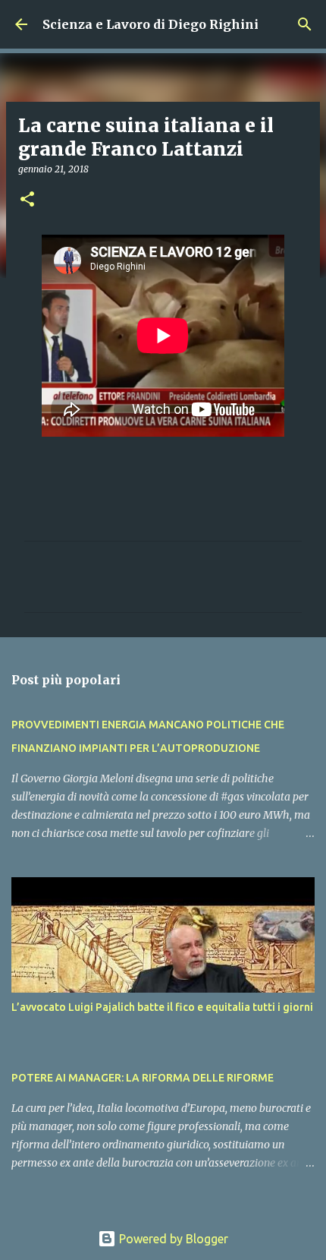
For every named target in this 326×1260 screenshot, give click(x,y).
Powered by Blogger (172, 1239)
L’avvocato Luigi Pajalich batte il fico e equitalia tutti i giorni (162, 1007)
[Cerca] (305, 24)
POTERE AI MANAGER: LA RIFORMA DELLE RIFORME (142, 1078)
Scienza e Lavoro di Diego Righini (150, 24)
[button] (27, 200)
